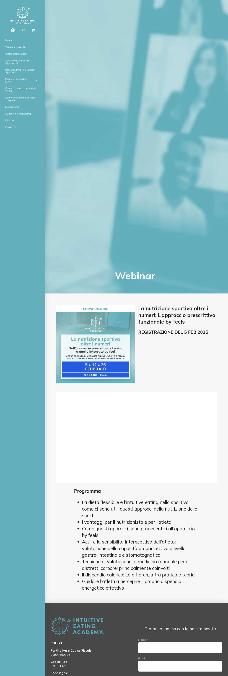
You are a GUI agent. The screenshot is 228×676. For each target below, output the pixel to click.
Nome (143, 639)
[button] (24, 30)
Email (142, 658)
